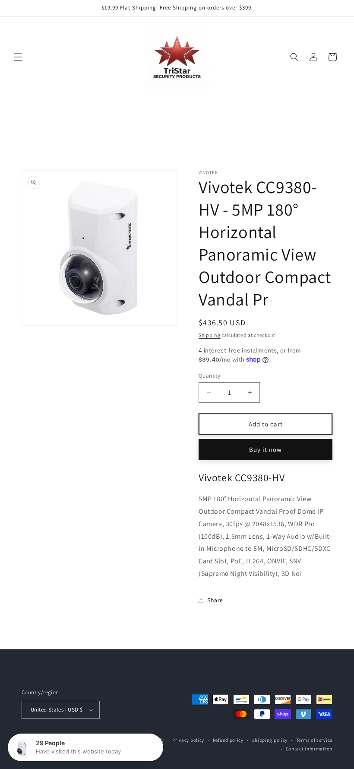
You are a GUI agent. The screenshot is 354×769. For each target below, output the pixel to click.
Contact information (309, 749)
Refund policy (228, 740)
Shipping (210, 335)
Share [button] (215, 600)
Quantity (209, 375)
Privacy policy (188, 740)
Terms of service (314, 740)
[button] (18, 57)
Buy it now (265, 449)
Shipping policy (270, 740)
